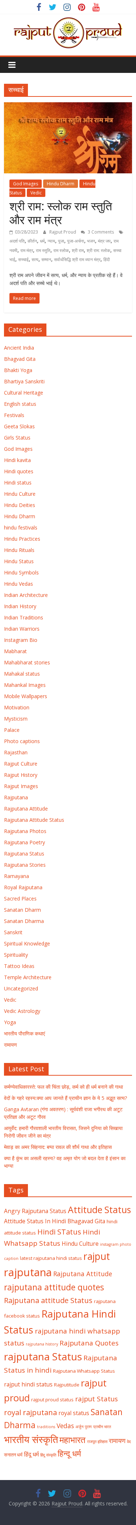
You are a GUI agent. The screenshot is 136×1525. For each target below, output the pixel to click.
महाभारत (72, 1440)
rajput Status (96, 1399)
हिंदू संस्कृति (48, 1455)
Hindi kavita (17, 460)
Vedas (65, 1425)
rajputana (28, 1272)
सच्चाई (23, 259)
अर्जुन (79, 1426)
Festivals (14, 415)
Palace (12, 729)
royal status (73, 1413)
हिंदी (106, 259)
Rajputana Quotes (89, 1343)
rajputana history (42, 1344)
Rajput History (20, 774)
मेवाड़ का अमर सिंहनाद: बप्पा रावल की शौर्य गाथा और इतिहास (58, 1146)
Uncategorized (21, 988)
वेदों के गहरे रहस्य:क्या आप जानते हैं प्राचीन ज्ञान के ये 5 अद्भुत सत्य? (65, 1098)
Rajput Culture (20, 763)
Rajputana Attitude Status (34, 819)
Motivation (16, 707)
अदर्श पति (17, 241)
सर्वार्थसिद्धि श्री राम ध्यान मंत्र (77, 259)
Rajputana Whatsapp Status (84, 1371)
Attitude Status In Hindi (35, 1221)
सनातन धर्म (13, 1454)
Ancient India (19, 347)
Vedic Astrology (22, 1010)
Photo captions (22, 741)
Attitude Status (99, 1210)
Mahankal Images (25, 684)
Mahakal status (22, 673)
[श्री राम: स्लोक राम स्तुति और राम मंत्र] (68, 107)
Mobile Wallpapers (25, 696)
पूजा (61, 241)
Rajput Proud (63, 232)
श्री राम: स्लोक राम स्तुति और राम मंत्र (60, 212)
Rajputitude (66, 1384)
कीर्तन (32, 241)
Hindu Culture (20, 493)
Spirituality (16, 954)
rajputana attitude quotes (54, 1287)
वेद (129, 1441)
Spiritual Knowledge (27, 943)
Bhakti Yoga (18, 370)
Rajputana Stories (25, 864)
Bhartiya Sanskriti (24, 381)
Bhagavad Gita (86, 1221)
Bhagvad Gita (20, 358)
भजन (91, 241)
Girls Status (17, 437)
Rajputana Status (24, 853)
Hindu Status (19, 561)
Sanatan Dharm (22, 909)
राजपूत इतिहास (97, 1441)
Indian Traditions (23, 617)
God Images (25, 184)
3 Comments (100, 232)
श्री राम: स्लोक (98, 250)
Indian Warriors (22, 628)
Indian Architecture (26, 595)
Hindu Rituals (19, 550)
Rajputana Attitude (26, 808)
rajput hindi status (28, 1384)
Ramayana (16, 876)
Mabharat (15, 651)
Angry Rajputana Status (35, 1211)
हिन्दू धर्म (69, 1453)
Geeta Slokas (19, 426)
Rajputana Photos (25, 831)
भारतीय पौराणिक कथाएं (24, 1033)
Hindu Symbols (21, 572)
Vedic (36, 193)
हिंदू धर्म (31, 1454)
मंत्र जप (104, 241)
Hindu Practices (22, 538)
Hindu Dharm (60, 184)
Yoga (10, 1022)
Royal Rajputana (23, 887)
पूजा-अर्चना (75, 241)
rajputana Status (43, 1356)
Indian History (20, 606)
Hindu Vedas (18, 583)
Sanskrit (13, 932)
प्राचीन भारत (102, 1426)
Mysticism (16, 718)
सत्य (35, 259)
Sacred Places (20, 898)
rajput (96, 1256)
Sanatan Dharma (24, 921)
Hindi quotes (18, 471)
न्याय (51, 241)
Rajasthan (16, 752)
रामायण (10, 1044)
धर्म (42, 241)
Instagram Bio (20, 639)
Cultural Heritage (23, 392)
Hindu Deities (19, 505)
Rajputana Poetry (24, 842)
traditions (46, 1426)
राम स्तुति (43, 250)
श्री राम (78, 250)
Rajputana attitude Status (48, 1300)
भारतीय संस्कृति (31, 1439)
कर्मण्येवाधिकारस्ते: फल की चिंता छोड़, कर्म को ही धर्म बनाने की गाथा (63, 1086)
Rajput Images (21, 786)
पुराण (88, 1426)
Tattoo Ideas (19, 966)
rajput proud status (52, 1399)
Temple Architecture (27, 977)
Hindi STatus (59, 1232)
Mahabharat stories (27, 662)
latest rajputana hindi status (51, 1258)
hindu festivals (20, 527)
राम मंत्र (26, 250)
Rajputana (16, 797)
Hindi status (18, 482)
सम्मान (46, 259)
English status (20, 403)
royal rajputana (30, 1412)
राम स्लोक (61, 250)
